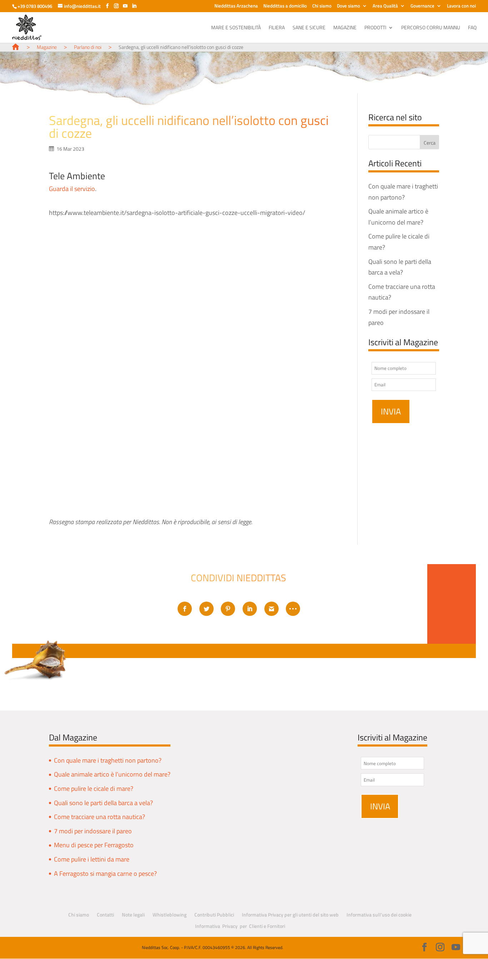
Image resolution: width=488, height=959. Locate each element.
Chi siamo (322, 6)
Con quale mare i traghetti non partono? (107, 760)
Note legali (133, 914)
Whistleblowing (169, 914)
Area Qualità (385, 6)
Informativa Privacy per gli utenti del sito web (290, 914)
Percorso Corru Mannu (430, 28)
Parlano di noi (87, 47)
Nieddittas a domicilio (285, 6)
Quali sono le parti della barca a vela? (103, 803)
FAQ (472, 28)
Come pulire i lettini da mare (91, 859)
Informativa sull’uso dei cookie (379, 914)
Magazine (345, 28)
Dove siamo (348, 6)
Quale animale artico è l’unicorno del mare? (112, 774)
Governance (422, 6)
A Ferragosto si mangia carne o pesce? (105, 873)
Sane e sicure (309, 28)
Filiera (277, 28)
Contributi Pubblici (214, 914)
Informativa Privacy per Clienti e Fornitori (240, 926)
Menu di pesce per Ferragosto (94, 845)
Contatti (105, 914)
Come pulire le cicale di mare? (93, 788)
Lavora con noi (461, 6)
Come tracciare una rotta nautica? (99, 817)
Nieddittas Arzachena (236, 6)
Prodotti (375, 28)
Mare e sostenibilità (236, 28)
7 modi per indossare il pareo (93, 831)
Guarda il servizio (72, 189)
